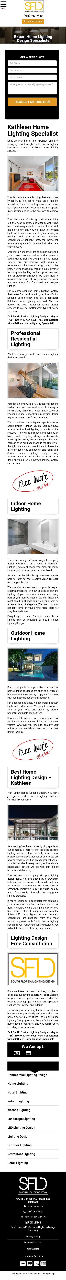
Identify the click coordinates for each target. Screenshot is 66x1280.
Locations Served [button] (32, 1256)
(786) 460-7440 (33, 15)
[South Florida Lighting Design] (33, 1185)
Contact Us (33, 1248)
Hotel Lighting (17, 1092)
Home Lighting (17, 1083)
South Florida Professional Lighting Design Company (33, 1229)
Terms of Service (33, 1242)
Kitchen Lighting (18, 1110)
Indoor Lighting (18, 1101)
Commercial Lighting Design (27, 1075)
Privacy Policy (33, 1236)
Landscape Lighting (21, 1119)
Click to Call (34, 21)
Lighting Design (18, 1136)
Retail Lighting (17, 1163)
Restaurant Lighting (21, 1154)
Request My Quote (31, 101)
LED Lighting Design (21, 1127)
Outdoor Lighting (19, 1145)
